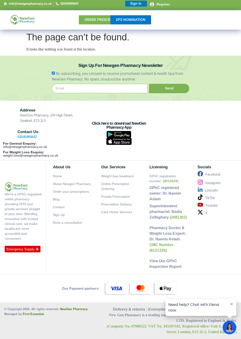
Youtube (211, 205)
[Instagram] (200, 182)
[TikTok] (200, 197)
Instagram (213, 183)
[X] (200, 212)
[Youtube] (200, 205)
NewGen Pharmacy (74, 309)
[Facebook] (200, 174)
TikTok (210, 198)
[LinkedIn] (200, 190)
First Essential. (34, 314)
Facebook (213, 174)
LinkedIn (211, 190)
